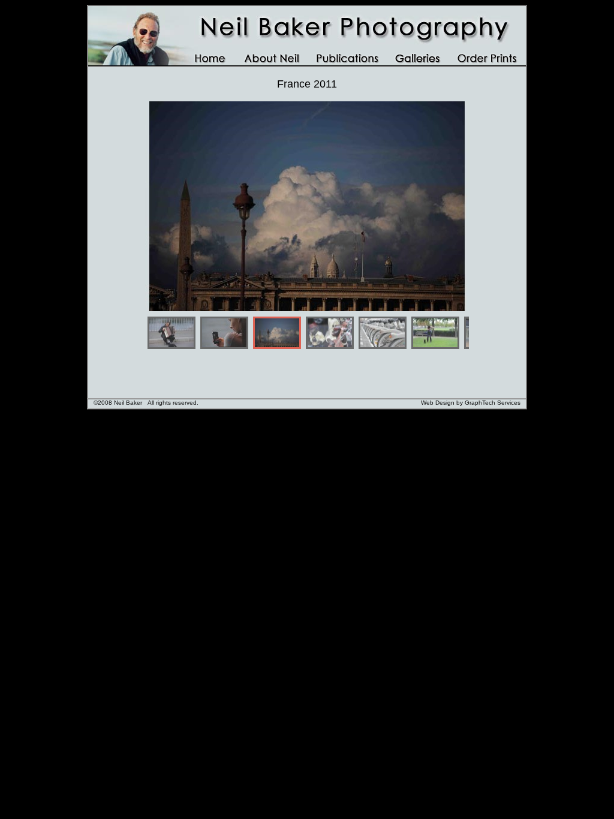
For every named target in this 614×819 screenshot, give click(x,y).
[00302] (224, 333)
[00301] (171, 333)
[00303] (277, 333)
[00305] (383, 333)
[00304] (330, 333)
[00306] (435, 333)
